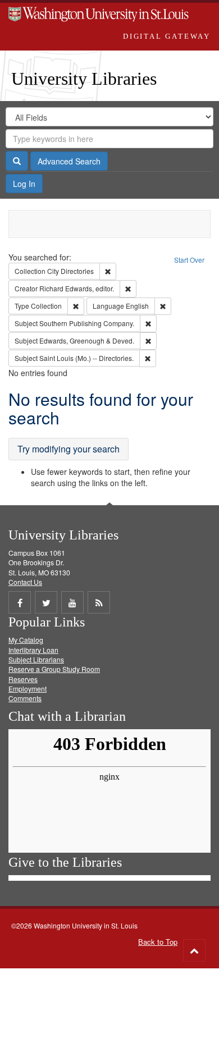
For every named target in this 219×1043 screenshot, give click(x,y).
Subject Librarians (36, 659)
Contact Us (25, 582)
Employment (27, 688)
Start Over (189, 259)
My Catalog (25, 639)
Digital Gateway (167, 36)
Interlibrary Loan (33, 650)
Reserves (23, 679)
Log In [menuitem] (24, 183)
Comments (25, 698)
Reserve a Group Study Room (54, 669)
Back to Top (157, 941)
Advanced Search (69, 161)
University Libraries (84, 78)
